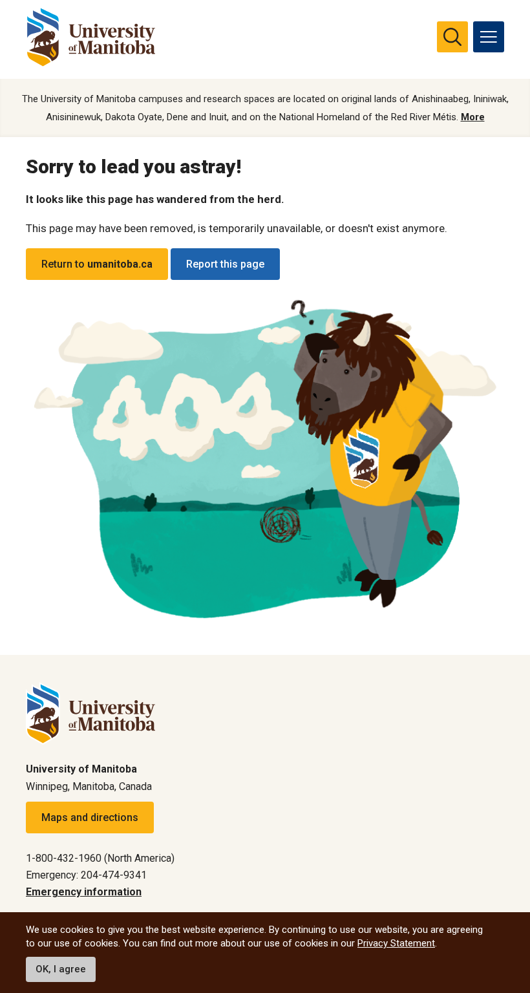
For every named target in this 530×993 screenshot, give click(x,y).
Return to (97, 264)
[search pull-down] (452, 36)
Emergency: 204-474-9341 (86, 875)
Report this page (225, 264)
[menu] (488, 36)
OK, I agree (61, 969)
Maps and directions (89, 817)
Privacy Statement (396, 943)
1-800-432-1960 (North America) (100, 858)
